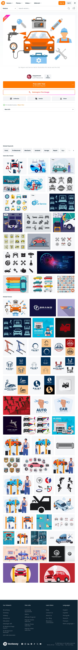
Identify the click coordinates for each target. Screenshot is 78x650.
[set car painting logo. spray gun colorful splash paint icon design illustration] (37, 424)
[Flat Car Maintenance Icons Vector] (16, 201)
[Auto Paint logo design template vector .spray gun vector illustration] (12, 424)
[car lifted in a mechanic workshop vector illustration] (20, 572)
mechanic (27, 149)
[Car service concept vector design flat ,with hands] (8, 537)
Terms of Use (50, 645)
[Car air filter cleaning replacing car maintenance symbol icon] (65, 444)
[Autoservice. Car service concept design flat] (43, 326)
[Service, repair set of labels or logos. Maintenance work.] (61, 183)
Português (64, 614)
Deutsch (64, 617)
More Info (7, 108)
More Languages (66, 622)
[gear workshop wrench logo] (62, 553)
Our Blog (48, 617)
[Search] (69, 8)
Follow (48, 78)
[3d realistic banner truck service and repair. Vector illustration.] (61, 537)
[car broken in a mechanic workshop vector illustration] (57, 572)
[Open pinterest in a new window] (31, 645)
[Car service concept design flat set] (44, 521)
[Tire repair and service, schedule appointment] (39, 537)
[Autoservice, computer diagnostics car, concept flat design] (63, 424)
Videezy (5, 614)
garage (46, 149)
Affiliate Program (29, 616)
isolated (37, 149)
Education (6, 620)
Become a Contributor (49, 620)
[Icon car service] (66, 283)
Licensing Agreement (27, 609)
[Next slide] (70, 149)
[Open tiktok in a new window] (34, 645)
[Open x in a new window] (37, 645)
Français (64, 620)
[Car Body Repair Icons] (62, 201)
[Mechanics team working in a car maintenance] (12, 221)
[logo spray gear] (43, 306)
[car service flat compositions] (11, 183)
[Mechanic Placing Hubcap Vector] (38, 241)
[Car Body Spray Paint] (16, 404)
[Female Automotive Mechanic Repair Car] (38, 165)
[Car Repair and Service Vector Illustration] (15, 306)
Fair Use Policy (69, 645)
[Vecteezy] (3, 3)
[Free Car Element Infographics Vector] (16, 283)
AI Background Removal (7, 630)
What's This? (21, 105)
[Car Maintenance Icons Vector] (19, 261)
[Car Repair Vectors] (63, 241)
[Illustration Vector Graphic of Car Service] (39, 201)
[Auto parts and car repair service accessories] (12, 464)
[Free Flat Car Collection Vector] (43, 283)
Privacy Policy (60, 645)
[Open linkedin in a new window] (28, 645)
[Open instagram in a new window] (25, 645)
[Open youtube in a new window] (40, 645)
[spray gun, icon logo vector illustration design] (44, 484)
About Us (48, 614)
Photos (18, 3)
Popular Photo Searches (28, 624)
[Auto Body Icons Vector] (37, 221)
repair (55, 149)
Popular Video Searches (28, 628)
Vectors (8, 3)
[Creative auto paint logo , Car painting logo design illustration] (40, 346)
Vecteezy (6, 612)
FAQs (47, 609)
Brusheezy (6, 609)
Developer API (7, 623)
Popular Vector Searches (29, 619)
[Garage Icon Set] (64, 521)
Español (63, 612)
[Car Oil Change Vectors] (15, 165)
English (63, 609)
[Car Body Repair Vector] (14, 241)
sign (63, 149)
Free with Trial (39, 85)
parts (6, 149)
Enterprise (6, 617)
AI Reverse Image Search (8, 626)
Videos (27, 3)
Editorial (37, 3)
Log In (69, 3)
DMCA (26, 613)
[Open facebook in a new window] (22, 645)
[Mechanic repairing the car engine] (64, 221)
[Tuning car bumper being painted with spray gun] (66, 306)
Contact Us (48, 612)
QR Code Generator (6, 635)
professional (16, 149)
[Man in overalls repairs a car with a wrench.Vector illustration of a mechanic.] (62, 165)
